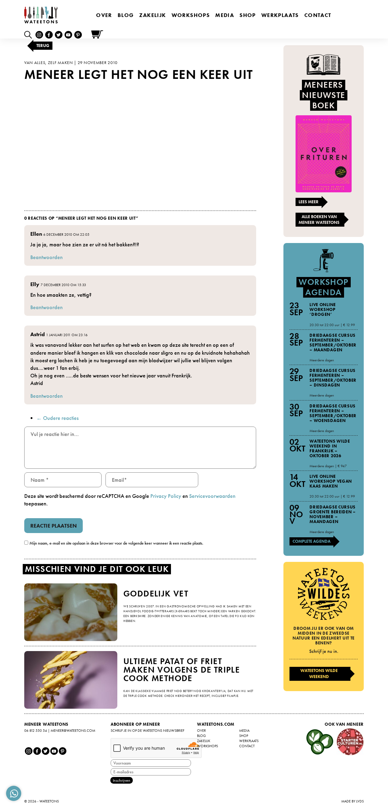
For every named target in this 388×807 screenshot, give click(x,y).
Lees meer (309, 201)
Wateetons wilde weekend (319, 673)
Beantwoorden (46, 257)
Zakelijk (152, 15)
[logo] (41, 15)
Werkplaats (280, 15)
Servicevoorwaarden (212, 495)
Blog (126, 15)
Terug (42, 45)
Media (224, 15)
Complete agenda (311, 541)
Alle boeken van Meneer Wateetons (319, 219)
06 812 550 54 (35, 730)
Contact (317, 15)
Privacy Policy (165, 495)
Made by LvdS (352, 801)
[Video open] (29, 34)
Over (104, 15)
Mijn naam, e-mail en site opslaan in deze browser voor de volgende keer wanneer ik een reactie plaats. (116, 543)
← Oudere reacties (57, 417)
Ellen (36, 233)
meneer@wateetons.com (73, 730)
